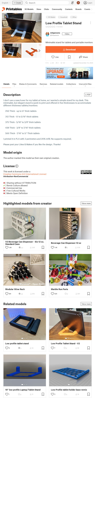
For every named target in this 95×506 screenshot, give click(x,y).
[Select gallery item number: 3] (24, 237)
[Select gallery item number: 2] (22, 237)
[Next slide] (39, 50)
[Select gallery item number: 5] (28, 237)
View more (86, 203)
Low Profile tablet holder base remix (69, 390)
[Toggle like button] (6, 247)
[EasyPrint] (72, 3)
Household (63, 17)
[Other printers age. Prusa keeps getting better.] (69, 73)
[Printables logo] (12, 9)
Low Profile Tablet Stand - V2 (65, 343)
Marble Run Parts (59, 289)
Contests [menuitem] (68, 9)
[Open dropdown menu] (90, 22)
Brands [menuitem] (78, 9)
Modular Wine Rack (15, 289)
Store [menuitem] (38, 9)
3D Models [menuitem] (29, 9)
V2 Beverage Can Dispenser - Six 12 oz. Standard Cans (24, 243)
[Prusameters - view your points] (78, 2)
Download (71, 49)
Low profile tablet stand (17, 343)
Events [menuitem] (87, 9)
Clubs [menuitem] (46, 9)
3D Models (51, 17)
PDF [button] (89, 94)
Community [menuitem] (57, 9)
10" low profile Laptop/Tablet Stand (22, 390)
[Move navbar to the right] (91, 9)
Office (74, 17)
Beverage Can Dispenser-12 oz (66, 243)
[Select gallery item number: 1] (20, 237)
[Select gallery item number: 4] (26, 237)
